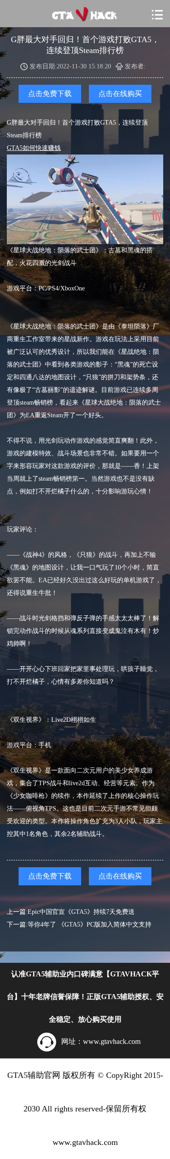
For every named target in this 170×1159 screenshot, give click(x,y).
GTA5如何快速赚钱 (34, 148)
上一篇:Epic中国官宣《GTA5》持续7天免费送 (71, 911)
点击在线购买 (120, 93)
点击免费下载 (50, 93)
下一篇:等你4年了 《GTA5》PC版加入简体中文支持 (79, 924)
